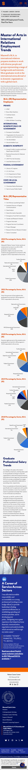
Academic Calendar (5, 750)
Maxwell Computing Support (10, 722)
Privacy (17, 752)
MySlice (12, 752)
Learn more (13, 764)
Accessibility (13, 750)
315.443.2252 (7, 734)
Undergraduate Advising (9, 712)
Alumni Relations (7, 720)
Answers (4, 709)
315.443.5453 (14, 682)
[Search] (25, 3)
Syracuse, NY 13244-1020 (11, 732)
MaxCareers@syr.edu (14, 679)
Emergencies (20, 750)
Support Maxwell (7, 717)
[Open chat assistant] (22, 765)
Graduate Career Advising (9, 715)
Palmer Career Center (11, 12)
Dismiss (14, 767)
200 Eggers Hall (7, 730)
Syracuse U (23, 752)
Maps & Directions (5, 752)
